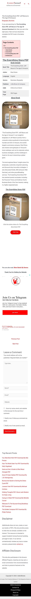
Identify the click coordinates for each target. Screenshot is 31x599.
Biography (5, 20)
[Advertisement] (15, 250)
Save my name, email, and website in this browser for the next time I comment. (15, 411)
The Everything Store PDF (11, 48)
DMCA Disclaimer (15, 585)
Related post (9, 55)
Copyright (15, 595)
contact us (19, 544)
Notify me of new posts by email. (15, 425)
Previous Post (15, 339)
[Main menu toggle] (24, 3)
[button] (28, 4)
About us (15, 592)
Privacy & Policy (15, 590)
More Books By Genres (21, 267)
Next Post (15, 344)
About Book (9, 51)
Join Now (15, 312)
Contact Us (15, 587)
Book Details (9, 50)
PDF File (15, 232)
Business (11, 20)
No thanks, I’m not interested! (15, 327)
